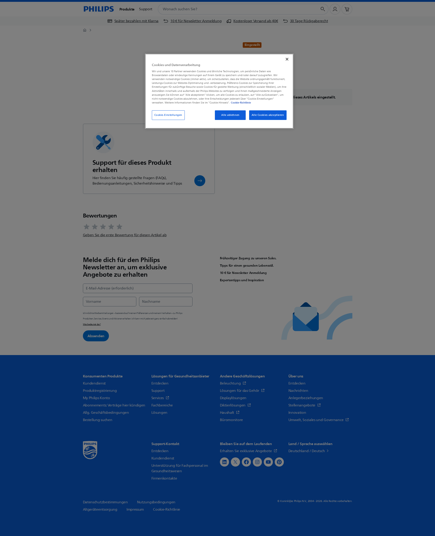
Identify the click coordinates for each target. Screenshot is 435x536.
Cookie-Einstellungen (168, 115)
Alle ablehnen (230, 115)
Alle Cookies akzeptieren (268, 115)
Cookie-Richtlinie (241, 102)
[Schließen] (287, 59)
